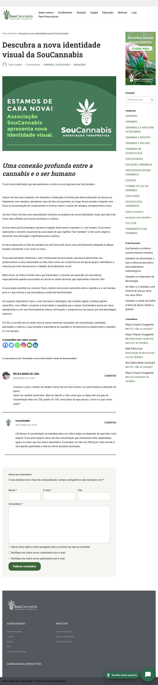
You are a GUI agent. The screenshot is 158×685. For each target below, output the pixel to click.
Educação (108, 12)
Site (80, 490)
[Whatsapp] (17, 345)
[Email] (29, 345)
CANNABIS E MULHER (137, 143)
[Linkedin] (35, 345)
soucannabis (22, 420)
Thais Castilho (15, 65)
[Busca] (152, 99)
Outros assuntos (134, 211)
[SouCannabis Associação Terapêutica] (17, 14)
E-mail (47, 490)
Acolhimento (65, 12)
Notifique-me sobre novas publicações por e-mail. (38, 558)
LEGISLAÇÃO (132, 196)
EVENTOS (130, 180)
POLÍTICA (130, 223)
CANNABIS (48, 65)
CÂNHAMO (131, 116)
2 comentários (32, 65)
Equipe (94, 12)
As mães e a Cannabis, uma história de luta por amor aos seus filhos (140, 291)
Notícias (122, 12)
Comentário (15, 504)
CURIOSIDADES (63, 65)
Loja (134, 12)
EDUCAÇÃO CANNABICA (138, 164)
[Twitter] (11, 345)
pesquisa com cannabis (138, 217)
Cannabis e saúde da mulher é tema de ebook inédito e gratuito (140, 305)
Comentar (110, 376)
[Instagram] (23, 345)
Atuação (81, 12)
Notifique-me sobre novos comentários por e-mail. (38, 552)
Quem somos (46, 12)
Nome (12, 490)
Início (4, 33)
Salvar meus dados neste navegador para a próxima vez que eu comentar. (50, 546)
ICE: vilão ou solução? (141, 328)
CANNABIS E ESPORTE (137, 137)
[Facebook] (5, 345)
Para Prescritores (48, 16)
